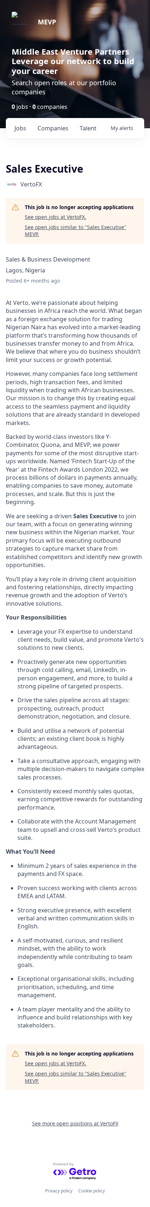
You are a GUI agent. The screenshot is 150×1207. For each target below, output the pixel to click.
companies (53, 128)
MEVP (47, 21)
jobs (20, 128)
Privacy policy (58, 1191)
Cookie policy (91, 1191)
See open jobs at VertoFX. (55, 216)
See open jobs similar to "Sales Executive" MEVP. (75, 231)
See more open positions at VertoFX (75, 1123)
